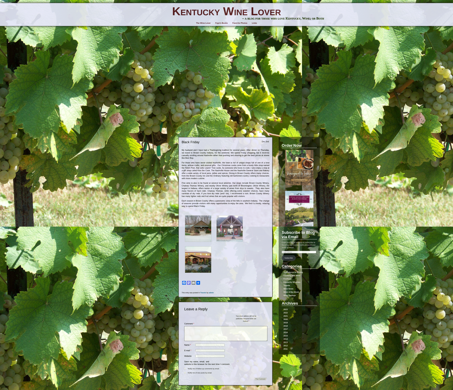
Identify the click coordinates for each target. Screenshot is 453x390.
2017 (285, 329)
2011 (285, 349)
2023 (285, 309)
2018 (285, 326)
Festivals (287, 279)
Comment (189, 324)
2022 (285, 313)
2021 (285, 316)
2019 (285, 323)
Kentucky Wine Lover (226, 11)
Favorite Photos (239, 23)
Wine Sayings (289, 295)
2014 (285, 339)
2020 (285, 319)
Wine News (288, 289)
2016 (285, 332)
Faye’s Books (221, 23)
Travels (286, 285)
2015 (285, 336)
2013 (285, 342)
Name (186, 345)
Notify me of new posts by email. (200, 373)
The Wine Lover (203, 23)
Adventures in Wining (293, 272)
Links (254, 23)
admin (211, 293)
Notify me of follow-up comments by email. (203, 369)
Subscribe (288, 258)
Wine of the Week (291, 292)
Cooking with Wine (291, 275)
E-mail (187, 350)
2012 (285, 346)
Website (187, 356)
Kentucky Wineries (291, 282)
